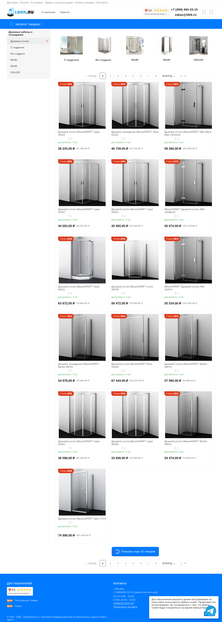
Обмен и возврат (84, 2)
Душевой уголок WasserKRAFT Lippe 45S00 (132, 443)
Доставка (12, 2)
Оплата (24, 2)
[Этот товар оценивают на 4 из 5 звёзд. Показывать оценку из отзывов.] (169, 138)
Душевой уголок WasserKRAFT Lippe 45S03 (132, 211)
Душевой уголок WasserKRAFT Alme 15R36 (131, 365)
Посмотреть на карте (125, 606)
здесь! (10, 619)
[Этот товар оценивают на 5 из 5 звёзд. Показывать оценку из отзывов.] (62, 138)
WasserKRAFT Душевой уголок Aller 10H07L (184, 288)
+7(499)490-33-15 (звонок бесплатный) (135, 592)
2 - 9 (183, 76)
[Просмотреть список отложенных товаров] (204, 13)
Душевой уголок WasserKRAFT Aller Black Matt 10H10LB (187, 133)
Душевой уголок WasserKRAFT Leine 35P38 (132, 288)
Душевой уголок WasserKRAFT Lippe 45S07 (79, 211)
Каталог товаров (28, 24)
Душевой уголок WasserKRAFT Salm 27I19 (82, 518)
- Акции (17, 605)
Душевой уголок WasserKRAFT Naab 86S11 (79, 288)
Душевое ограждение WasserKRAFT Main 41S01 (135, 133)
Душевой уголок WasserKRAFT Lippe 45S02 (79, 133)
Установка (37, 2)
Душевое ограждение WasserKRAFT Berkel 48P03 (78, 365)
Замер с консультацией (59, 2)
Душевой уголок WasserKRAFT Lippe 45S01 (79, 443)
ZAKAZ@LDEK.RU (123, 603)
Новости (64, 12)
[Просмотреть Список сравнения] (211, 13)
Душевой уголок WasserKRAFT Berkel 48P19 (185, 365)
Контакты (102, 2)
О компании (48, 12)
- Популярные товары (25, 600)
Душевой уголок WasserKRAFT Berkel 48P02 (185, 443)
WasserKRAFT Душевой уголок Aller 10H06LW (184, 211)
